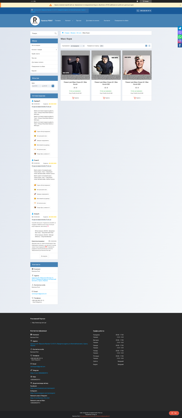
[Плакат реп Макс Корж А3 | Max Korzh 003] (137, 65)
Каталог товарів (37, 49)
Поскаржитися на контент (87, 416)
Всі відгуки (44, 256)
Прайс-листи (36, 54)
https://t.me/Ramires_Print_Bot (39, 398)
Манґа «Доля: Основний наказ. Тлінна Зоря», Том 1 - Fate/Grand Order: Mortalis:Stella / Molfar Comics (44, 177)
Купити (77, 98)
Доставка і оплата (37, 62)
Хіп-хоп (79, 33)
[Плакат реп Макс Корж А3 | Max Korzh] (75, 65)
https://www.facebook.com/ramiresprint (42, 388)
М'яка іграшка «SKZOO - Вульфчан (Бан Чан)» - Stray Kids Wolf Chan (45, 231)
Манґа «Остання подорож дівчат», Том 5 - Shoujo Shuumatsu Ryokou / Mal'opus (44, 112)
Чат (175, 413)
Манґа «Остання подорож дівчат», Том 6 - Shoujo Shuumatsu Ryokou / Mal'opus (44, 118)
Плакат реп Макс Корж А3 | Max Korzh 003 (136, 83)
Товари (67, 33)
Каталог (68, 20)
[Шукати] (55, 33)
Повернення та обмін (121, 20)
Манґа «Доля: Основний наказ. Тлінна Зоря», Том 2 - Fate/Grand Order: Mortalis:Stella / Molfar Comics (44, 171)
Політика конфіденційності (102, 416)
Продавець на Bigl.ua (91, 414)
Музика (73, 33)
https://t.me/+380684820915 (39, 373)
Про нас (78, 20)
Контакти (107, 20)
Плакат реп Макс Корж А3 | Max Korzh (75, 83)
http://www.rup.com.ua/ (39, 322)
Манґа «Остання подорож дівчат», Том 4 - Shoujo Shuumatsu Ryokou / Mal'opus (44, 123)
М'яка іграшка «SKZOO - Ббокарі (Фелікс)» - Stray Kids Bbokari (44, 235)
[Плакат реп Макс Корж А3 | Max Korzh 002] (106, 65)
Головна (58, 20)
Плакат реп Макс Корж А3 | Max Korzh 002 (106, 83)
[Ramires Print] (35, 20)
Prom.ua (100, 412)
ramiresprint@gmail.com (39, 294)
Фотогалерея (36, 45)
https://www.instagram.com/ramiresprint (42, 393)
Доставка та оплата (92, 20)
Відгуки (34, 71)
